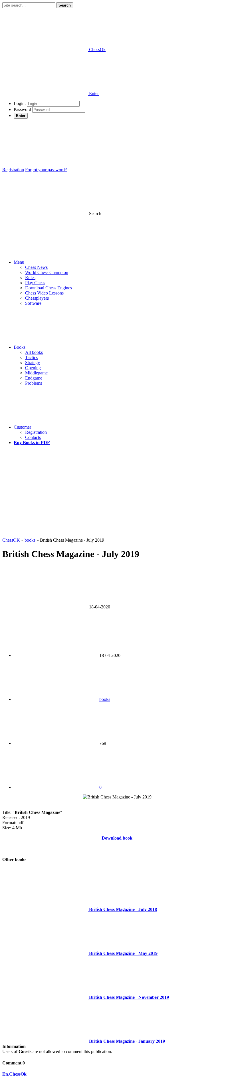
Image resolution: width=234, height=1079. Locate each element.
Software (33, 303)
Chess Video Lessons (44, 293)
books (104, 699)
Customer (22, 427)
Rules (30, 277)
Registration (13, 169)
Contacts (33, 437)
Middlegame (36, 372)
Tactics (31, 357)
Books (19, 347)
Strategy (32, 362)
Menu (19, 262)
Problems (33, 383)
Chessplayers (37, 298)
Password (22, 109)
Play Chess (35, 282)
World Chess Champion (46, 272)
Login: (20, 103)
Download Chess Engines (48, 287)
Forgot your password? (46, 169)
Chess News (36, 267)
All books (34, 352)
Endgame (33, 378)
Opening (33, 367)
